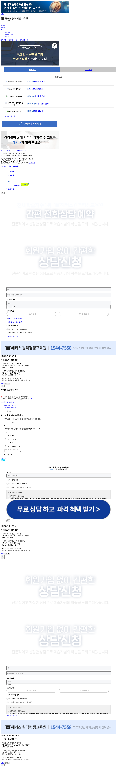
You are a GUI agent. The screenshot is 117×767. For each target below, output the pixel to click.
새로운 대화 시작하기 (8, 402)
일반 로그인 (8, 36)
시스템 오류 (10, 442)
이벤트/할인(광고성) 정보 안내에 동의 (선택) (20, 332)
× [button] (1, 393)
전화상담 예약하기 (12, 336)
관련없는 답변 (11, 439)
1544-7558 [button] (34, 399)
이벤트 (3, 27)
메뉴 (2, 14)
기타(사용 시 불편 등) (13, 446)
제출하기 (4, 458)
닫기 (2, 192)
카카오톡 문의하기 (10, 405)
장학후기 (32, 70)
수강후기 (88, 70)
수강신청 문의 (31, 314)
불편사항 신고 (21, 150)
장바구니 (4, 25)
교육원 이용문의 (84, 314)
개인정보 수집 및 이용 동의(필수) (18, 329)
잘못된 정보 (10, 435)
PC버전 (14, 150)
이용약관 (4, 166)
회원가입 (7, 32)
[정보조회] (31, 163)
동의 (2, 383)
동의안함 (7, 383)
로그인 (3, 150)
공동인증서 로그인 (10, 34)
